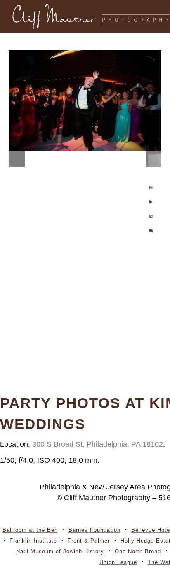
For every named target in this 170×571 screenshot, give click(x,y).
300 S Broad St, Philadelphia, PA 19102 (97, 444)
